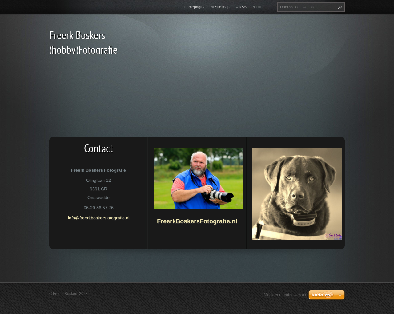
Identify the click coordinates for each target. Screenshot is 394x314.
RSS (243, 7)
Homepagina (195, 7)
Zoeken (339, 7)
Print (259, 7)
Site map (222, 7)
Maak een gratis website (285, 294)
